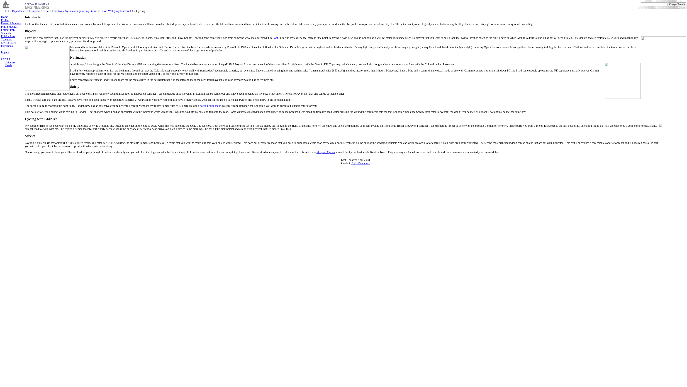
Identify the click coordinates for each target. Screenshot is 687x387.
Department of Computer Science (31, 11)
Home (4, 16)
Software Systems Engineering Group (76, 11)
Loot (275, 37)
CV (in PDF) (8, 42)
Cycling (5, 58)
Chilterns (10, 62)
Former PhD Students (8, 31)
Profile (5, 20)
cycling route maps (210, 105)
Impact (5, 52)
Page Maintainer (360, 163)
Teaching (6, 39)
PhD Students (9, 26)
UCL (4, 11)
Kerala (8, 65)
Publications (8, 36)
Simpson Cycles (325, 152)
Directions (7, 45)
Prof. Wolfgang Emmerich (116, 11)
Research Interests (11, 23)
